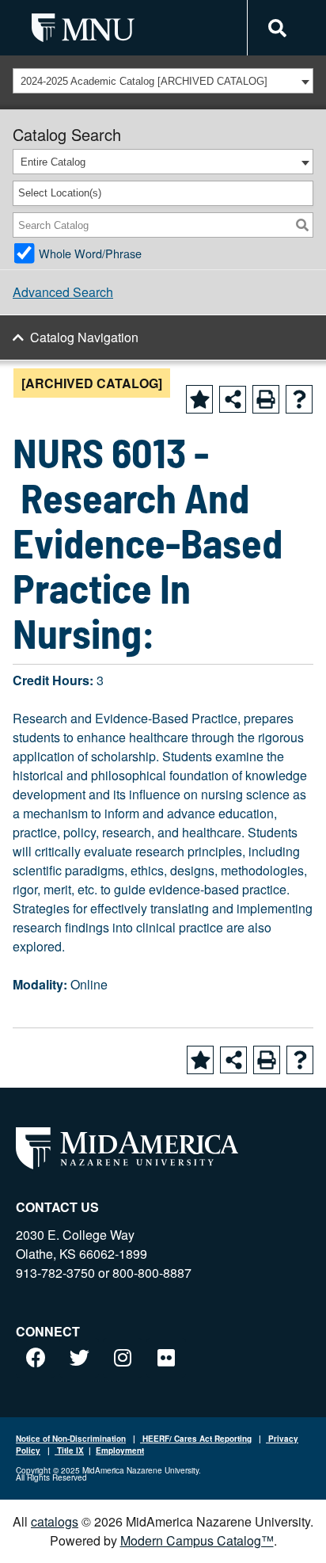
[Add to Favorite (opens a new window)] (199, 399)
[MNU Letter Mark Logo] (83, 27)
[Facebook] (35, 1358)
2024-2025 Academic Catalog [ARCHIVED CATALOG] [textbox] (144, 81)
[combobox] (163, 80)
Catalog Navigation (84, 337)
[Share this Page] (232, 399)
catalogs (54, 1521)
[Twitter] (79, 1358)
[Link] (274, 28)
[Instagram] (122, 1358)
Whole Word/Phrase (90, 253)
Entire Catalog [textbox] (53, 162)
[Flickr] (166, 1358)
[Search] (302, 225)
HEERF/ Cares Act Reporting (196, 1438)
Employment (120, 1450)
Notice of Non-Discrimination (71, 1438)
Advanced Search (63, 292)
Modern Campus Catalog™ (197, 1540)
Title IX (69, 1450)
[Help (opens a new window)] (299, 399)
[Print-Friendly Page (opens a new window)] (265, 399)
